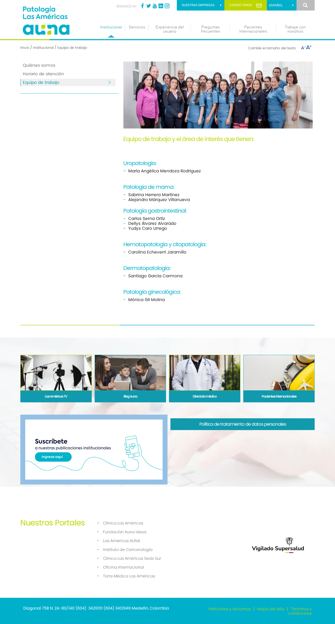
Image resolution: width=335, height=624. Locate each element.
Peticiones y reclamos (229, 609)
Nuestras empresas (198, 5)
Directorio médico (205, 396)
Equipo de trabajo (41, 82)
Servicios (137, 27)
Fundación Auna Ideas (124, 532)
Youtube (154, 5)
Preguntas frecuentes (210, 29)
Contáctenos (240, 5)
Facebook (142, 5)
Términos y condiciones (300, 611)
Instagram (167, 5)
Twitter (148, 5)
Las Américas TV (56, 396)
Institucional (111, 27)
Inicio (24, 47)
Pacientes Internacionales (253, 29)
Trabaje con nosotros (295, 29)
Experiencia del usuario (170, 29)
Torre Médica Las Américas (129, 576)
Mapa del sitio (270, 609)
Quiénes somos (39, 65)
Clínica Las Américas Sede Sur (132, 558)
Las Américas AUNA (121, 541)
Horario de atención (43, 74)
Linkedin (160, 5)
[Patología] (57, 19)
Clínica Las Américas (123, 523)
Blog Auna (130, 396)
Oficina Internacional (123, 567)
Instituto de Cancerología (128, 549)
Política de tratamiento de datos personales (242, 424)
